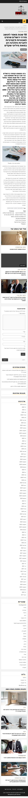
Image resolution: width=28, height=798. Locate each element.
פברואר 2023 (23, 514)
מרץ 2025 (23, 448)
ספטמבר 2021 (22, 558)
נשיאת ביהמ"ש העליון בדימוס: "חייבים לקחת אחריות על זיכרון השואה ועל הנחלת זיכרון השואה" (14, 299)
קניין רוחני (24, 657)
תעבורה (24, 667)
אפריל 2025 (23, 446)
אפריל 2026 (23, 415)
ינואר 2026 (23, 422)
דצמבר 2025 (23, 425)
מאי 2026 (24, 412)
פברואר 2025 (23, 451)
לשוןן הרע (24, 631)
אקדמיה (24, 610)
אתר (24, 341)
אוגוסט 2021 (23, 561)
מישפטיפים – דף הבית (17, 789)
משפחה (24, 638)
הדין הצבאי (23, 618)
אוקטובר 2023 (23, 493)
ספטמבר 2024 (22, 464)
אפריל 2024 (23, 477)
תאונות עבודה (23, 665)
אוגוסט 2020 (23, 589)
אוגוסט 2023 (23, 498)
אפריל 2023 (23, 508)
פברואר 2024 (23, 482)
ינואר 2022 (23, 548)
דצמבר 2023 (23, 488)
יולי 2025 (24, 438)
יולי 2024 (24, 469)
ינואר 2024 (23, 485)
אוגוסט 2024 (23, 467)
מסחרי (24, 636)
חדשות (24, 295)
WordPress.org (22, 685)
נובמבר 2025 (23, 428)
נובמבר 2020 (23, 584)
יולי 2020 (24, 592)
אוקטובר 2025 (23, 430)
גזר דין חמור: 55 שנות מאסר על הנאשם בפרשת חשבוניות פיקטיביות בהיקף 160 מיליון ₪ (15, 273)
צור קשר (6, 789)
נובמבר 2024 (23, 459)
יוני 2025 (24, 441)
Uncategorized (22, 605)
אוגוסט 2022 (23, 529)
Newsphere (10, 794)
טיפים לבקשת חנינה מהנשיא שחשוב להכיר (16, 379)
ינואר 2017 (23, 595)
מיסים (25, 31)
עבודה (24, 646)
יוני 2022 (24, 535)
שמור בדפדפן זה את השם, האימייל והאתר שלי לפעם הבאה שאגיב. (14, 349)
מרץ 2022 (23, 542)
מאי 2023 (24, 506)
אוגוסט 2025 (23, 435)
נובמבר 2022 (23, 522)
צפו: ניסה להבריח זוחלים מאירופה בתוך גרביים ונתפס (8, 213)
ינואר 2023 (23, 516)
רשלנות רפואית (22, 662)
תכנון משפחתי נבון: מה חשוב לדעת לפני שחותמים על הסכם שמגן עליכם (15, 780)
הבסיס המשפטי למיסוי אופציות (18, 249)
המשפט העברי (22, 620)
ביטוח (24, 612)
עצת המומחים (19, 247)
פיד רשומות (23, 680)
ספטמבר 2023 (22, 495)
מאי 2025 (24, 443)
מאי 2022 (24, 537)
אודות (9, 789)
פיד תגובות (23, 682)
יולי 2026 (24, 407)
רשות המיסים (10, 208)
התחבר (24, 677)
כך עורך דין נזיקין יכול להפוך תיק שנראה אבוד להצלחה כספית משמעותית (14, 734)
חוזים (25, 628)
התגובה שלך (22, 313)
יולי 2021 (24, 563)
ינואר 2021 (23, 579)
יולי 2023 (24, 501)
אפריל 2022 (23, 540)
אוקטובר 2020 (23, 587)
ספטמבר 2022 (22, 527)
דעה (25, 615)
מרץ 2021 (23, 574)
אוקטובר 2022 (23, 524)
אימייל (23, 336)
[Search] (2, 21)
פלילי (19, 269)
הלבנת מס (20, 208)
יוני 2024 (24, 472)
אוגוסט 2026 (23, 404)
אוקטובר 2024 (23, 461)
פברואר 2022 (23, 545)
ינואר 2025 (23, 454)
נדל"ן (25, 641)
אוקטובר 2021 (23, 555)
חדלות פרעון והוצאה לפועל (20, 623)
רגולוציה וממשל (22, 659)
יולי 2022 (24, 532)
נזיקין (25, 644)
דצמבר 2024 (23, 456)
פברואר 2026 (23, 420)
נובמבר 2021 (23, 553)
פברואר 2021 (23, 576)
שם (24, 331)
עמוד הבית (20, 31)
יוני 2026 (24, 409)
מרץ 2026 (23, 417)
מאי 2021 (24, 568)
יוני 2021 (24, 566)
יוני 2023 (24, 503)
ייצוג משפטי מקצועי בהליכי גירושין (18, 386)
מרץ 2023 (23, 511)
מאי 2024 (24, 475)
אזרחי (24, 607)
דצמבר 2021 (23, 550)
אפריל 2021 (23, 571)
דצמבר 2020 (23, 581)
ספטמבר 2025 (22, 433)
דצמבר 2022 (23, 519)
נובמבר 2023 (23, 490)
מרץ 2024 (23, 480)
